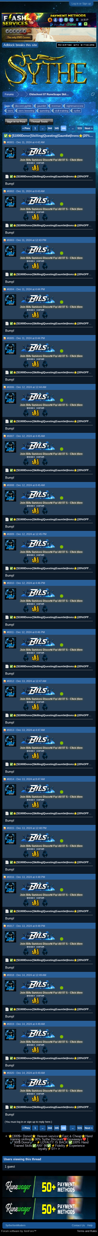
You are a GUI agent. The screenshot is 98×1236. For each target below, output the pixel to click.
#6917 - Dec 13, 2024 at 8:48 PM (26, 925)
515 (80, 128)
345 (56, 128)
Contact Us (78, 1225)
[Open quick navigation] (92, 94)
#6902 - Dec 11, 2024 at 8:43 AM (25, 191)
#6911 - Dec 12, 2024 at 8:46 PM (26, 632)
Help (90, 1225)
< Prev (26, 128)
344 (50, 128)
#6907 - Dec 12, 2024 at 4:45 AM (26, 436)
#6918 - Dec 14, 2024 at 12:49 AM (26, 975)
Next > (89, 128)
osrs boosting (26, 110)
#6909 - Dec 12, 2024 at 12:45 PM (26, 534)
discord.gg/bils (23, 105)
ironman (56, 105)
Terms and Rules (87, 1231)
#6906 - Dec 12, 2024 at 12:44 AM (26, 387)
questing (44, 110)
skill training (61, 110)
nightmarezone (74, 105)
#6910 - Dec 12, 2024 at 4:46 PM (26, 583)
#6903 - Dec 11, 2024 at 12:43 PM (26, 240)
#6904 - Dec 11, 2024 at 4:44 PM (26, 289)
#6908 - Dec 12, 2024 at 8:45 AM (26, 485)
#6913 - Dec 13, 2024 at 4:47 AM (26, 730)
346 (63, 128)
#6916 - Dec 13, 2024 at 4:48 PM (26, 877)
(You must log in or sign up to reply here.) (28, 1121)
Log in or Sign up (81, 3)
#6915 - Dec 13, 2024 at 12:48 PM (26, 828)
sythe (77, 110)
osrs (10, 110)
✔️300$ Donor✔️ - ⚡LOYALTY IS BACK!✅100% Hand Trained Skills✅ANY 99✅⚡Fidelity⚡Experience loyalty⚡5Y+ (49, 1146)
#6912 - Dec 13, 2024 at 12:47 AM (26, 681)
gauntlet (41, 105)
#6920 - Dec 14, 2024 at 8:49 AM (26, 1072)
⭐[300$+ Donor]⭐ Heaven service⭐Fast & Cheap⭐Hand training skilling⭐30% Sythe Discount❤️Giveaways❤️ (50, 1137)
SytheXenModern (15, 1225)
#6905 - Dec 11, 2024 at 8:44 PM (26, 338)
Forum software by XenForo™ (18, 1231)
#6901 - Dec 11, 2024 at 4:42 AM (25, 142)
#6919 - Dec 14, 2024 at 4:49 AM (26, 1024)
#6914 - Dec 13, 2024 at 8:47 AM (26, 779)
